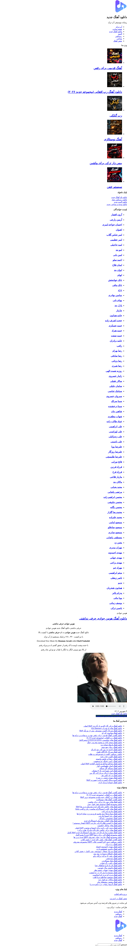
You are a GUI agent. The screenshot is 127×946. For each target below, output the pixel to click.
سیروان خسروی (114, 396)
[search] (96, 945)
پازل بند (118, 305)
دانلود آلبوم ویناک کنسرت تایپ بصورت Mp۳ (104, 780)
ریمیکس (118, 36)
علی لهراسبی (115, 431)
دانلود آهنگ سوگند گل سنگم (110, 768)
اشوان (119, 229)
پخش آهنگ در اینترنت (118, 899)
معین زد (118, 542)
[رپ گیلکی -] (114, 110)
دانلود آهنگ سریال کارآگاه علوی (109, 752)
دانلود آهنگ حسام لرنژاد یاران (110, 782)
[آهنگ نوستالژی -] (114, 134)
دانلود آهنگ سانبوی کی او (112, 733)
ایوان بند (118, 270)
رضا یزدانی (116, 361)
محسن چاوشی (115, 502)
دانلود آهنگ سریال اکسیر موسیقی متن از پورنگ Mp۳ (100, 731)
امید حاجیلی (116, 245)
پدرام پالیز (117, 593)
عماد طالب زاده (114, 421)
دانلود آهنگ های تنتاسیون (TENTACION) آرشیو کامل (100, 740)
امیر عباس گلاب (114, 234)
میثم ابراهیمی (115, 573)
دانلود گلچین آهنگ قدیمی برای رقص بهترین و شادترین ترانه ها (97, 735)
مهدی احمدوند (115, 552)
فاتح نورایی (116, 461)
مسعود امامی (115, 522)
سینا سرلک (116, 401)
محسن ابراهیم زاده (113, 497)
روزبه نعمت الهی (114, 371)
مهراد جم (117, 567)
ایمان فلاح (117, 265)
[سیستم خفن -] (114, 181)
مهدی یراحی (116, 562)
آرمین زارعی (116, 219)
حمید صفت (116, 335)
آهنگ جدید (118, 916)
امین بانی (117, 255)
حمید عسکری (115, 325)
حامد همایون (116, 315)
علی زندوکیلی (115, 436)
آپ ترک (119, 27)
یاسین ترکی (116, 608)
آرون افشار (116, 214)
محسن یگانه (116, 507)
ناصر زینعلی (116, 578)
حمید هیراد (117, 330)
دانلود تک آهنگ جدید (119, 714)
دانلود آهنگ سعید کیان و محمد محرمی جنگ (104, 742)
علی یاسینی (116, 441)
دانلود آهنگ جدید (115, 31)
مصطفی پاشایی (114, 537)
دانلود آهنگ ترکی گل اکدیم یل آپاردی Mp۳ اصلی (102, 726)
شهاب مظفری (115, 416)
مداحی (119, 39)
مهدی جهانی (116, 557)
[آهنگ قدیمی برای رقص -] (114, 63)
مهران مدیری (115, 547)
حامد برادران (116, 340)
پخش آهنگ (117, 41)
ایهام (119, 275)
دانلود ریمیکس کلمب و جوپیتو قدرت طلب (105, 754)
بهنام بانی (117, 300)
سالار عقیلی (116, 381)
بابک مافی (117, 285)
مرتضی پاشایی (115, 492)
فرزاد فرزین (116, 467)
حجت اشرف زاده (113, 320)
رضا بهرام (117, 350)
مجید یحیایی (116, 487)
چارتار (119, 310)
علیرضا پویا (116, 446)
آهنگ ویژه (118, 912)
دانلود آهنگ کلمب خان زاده (111, 757)
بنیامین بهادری (115, 295)
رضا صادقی (116, 356)
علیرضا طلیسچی (114, 456)
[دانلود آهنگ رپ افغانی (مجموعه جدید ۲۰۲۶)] (114, 86)
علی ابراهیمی (115, 426)
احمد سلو (117, 260)
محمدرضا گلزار (114, 512)
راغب (119, 345)
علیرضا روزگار (115, 451)
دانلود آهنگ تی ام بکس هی (111, 775)
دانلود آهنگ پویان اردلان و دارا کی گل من (105, 773)
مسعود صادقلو (115, 527)
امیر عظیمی (116, 239)
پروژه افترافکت (120, 894)
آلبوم (120, 34)
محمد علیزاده (115, 517)
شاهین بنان (116, 411)
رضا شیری (117, 366)
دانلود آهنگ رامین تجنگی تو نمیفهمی (107, 761)
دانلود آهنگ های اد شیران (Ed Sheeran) (106, 728)
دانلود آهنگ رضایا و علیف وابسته (109, 759)
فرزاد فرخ (117, 472)
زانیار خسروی (115, 376)
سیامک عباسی (115, 391)
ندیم (120, 583)
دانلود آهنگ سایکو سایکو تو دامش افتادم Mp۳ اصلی (101, 764)
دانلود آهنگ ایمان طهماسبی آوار (109, 766)
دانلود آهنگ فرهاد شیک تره (111, 745)
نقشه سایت (117, 29)
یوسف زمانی (115, 603)
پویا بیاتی (117, 598)
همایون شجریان (114, 588)
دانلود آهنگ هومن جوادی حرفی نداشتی (103, 618)
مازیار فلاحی (116, 477)
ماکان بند (117, 482)
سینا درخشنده (115, 406)
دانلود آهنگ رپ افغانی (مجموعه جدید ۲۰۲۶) (104, 738)
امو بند (119, 250)
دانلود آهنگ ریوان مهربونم (111, 747)
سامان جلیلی (115, 386)
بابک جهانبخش (115, 280)
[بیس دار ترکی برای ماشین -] (114, 158)
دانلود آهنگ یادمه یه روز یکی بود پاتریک (106, 749)
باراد (120, 290)
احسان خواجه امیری (112, 224)
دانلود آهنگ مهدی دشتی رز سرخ (109, 778)
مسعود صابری (115, 532)
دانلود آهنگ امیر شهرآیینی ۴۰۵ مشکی (107, 771)
